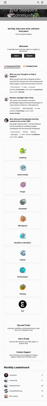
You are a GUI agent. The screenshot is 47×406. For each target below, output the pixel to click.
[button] (6, 75)
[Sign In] (42, 2)
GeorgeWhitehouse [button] (15, 391)
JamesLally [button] (13, 380)
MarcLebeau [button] (13, 396)
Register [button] (30, 56)
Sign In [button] (16, 56)
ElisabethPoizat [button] (14, 385)
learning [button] (25, 132)
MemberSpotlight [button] (28, 108)
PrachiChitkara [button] (20, 89)
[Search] (38, 2)
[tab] (12, 66)
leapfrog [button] (33, 132)
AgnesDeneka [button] (38, 89)
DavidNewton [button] (36, 134)
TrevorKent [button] (13, 375)
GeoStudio (21, 92)
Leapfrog (20, 137)
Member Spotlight (15, 113)
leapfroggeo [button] (14, 134)
